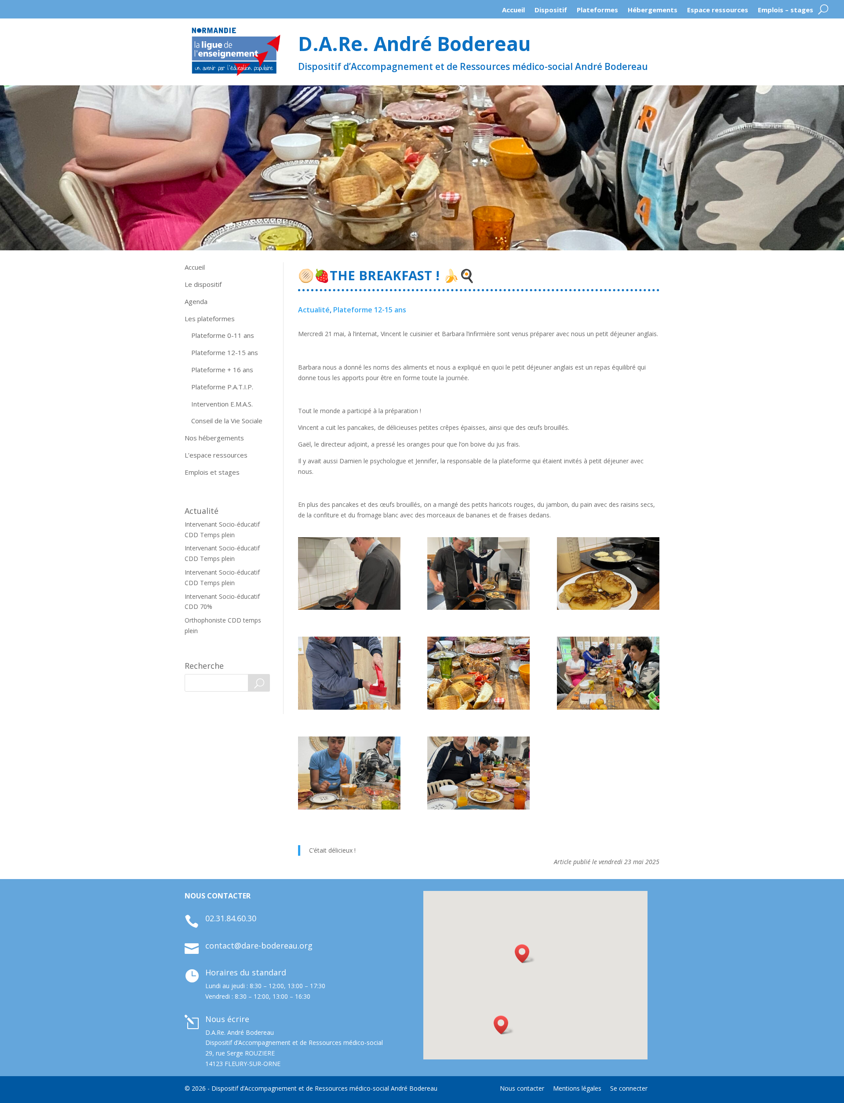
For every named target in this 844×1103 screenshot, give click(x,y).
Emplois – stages (785, 12)
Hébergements (652, 12)
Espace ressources (717, 12)
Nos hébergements (214, 437)
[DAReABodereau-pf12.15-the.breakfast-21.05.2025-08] (478, 773)
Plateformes (597, 12)
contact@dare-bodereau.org (259, 945)
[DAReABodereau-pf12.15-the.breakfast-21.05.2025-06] (478, 673)
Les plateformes (210, 318)
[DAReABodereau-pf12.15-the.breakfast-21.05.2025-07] (349, 773)
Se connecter (629, 1088)
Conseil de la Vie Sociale (226, 420)
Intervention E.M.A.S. (222, 403)
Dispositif (551, 12)
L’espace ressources (216, 455)
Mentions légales (577, 1088)
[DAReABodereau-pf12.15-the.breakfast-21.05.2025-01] (349, 573)
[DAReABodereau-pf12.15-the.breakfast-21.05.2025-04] (349, 673)
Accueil (513, 12)
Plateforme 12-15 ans (224, 352)
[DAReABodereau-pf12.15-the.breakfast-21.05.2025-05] (608, 673)
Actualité (314, 310)
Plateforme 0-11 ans (222, 335)
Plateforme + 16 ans (222, 369)
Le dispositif (203, 284)
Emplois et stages (212, 472)
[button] (504, 1024)
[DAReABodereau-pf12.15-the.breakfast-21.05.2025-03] (478, 573)
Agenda (196, 301)
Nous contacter (522, 1088)
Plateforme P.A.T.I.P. (222, 386)
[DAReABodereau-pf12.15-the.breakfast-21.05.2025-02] (608, 573)
